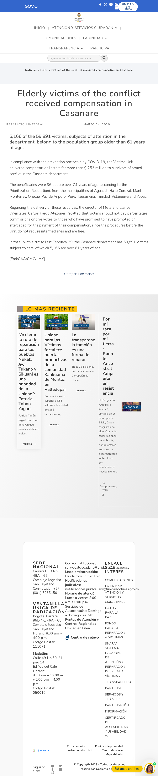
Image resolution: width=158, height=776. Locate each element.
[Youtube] (111, 4)
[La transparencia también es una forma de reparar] (83, 322)
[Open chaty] (149, 768)
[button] (30, 6)
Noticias (31, 70)
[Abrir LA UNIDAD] (106, 38)
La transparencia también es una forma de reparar (83, 347)
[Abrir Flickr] (61, 769)
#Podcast (132, 407)
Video (26, 325)
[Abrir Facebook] (53, 769)
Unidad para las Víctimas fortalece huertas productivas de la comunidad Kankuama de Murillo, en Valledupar (56, 362)
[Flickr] (116, 8)
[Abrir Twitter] (61, 766)
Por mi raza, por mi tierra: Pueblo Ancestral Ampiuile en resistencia (108, 356)
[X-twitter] (105, 4)
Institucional (31, 315)
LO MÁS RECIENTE (50, 309)
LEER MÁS (27, 444)
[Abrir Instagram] (53, 772)
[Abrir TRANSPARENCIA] (82, 48)
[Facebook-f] (100, 4)
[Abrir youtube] (53, 766)
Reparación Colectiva (62, 325)
